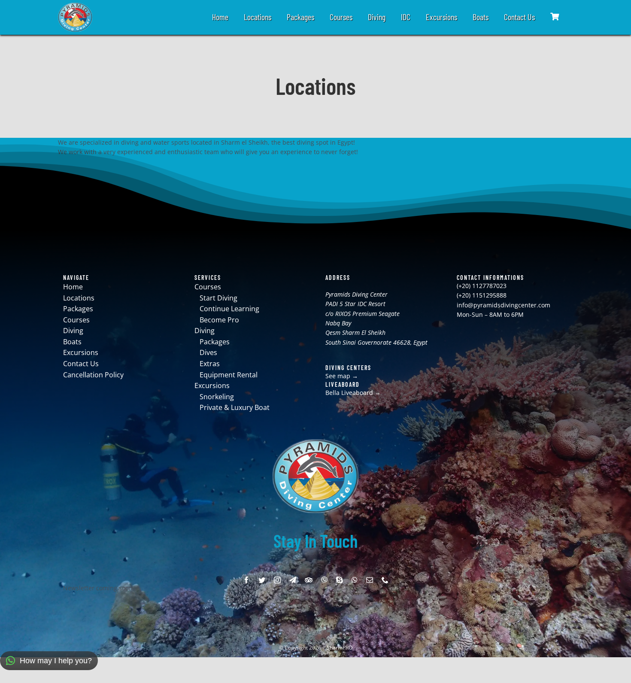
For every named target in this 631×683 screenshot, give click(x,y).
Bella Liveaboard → (353, 393)
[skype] (339, 580)
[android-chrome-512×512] (75, 5)
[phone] (385, 580)
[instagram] (277, 580)
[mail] (369, 580)
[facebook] (246, 580)
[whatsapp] (355, 580)
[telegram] (292, 580)
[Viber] (324, 580)
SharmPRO (339, 647)
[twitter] (261, 580)
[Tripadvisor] (308, 580)
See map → (341, 376)
